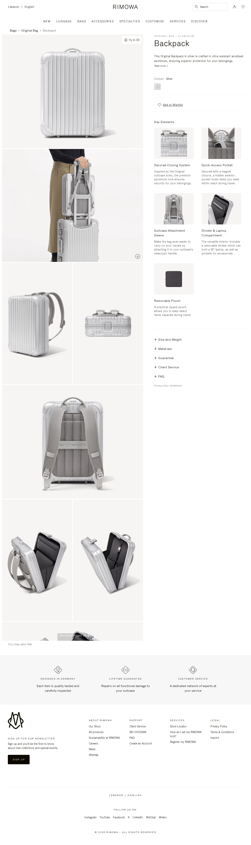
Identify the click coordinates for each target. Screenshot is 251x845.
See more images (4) (72, 635)
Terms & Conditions (222, 732)
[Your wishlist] (242, 7)
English (29, 7)
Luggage (64, 21)
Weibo (162, 817)
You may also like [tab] (20, 644)
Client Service (137, 726)
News (92, 749)
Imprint (214, 738)
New (47, 21)
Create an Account (140, 743)
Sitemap (93, 755)
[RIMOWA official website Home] (125, 7)
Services (178, 21)
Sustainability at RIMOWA (104, 738)
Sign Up (19, 759)
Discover (199, 21)
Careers (93, 743)
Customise (155, 21)
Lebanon (15, 7)
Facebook (119, 817)
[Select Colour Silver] (157, 87)
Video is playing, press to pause (72, 205)
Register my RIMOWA (183, 742)
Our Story (95, 726)
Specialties (129, 21)
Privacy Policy (218, 726)
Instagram (90, 817)
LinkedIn (138, 817)
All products (96, 732)
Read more (160, 65)
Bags (81, 21)
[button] (170, 105)
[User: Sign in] (234, 7)
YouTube (105, 817)
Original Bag (29, 30)
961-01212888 (137, 732)
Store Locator (178, 726)
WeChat (151, 817)
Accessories (103, 21)
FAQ (132, 738)
